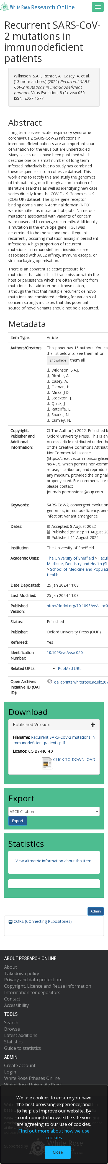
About (10, 967)
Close (58, 1152)
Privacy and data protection (32, 980)
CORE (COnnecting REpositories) (42, 921)
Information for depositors (32, 992)
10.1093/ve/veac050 (65, 652)
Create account (19, 1065)
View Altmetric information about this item (53, 860)
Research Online (42, 7)
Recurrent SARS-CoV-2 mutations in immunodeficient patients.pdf (54, 739)
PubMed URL (69, 668)
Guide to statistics (22, 1048)
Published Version (31, 724)
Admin (96, 911)
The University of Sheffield (70, 558)
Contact (12, 999)
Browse (12, 1029)
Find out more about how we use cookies (53, 1134)
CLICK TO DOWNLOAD (74, 759)
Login (10, 1072)
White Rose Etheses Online (32, 1078)
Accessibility (16, 1005)
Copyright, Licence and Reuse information (47, 986)
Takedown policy (21, 973)
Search (11, 1022)
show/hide (58, 360)
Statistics (13, 1042)
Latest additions (20, 1035)
